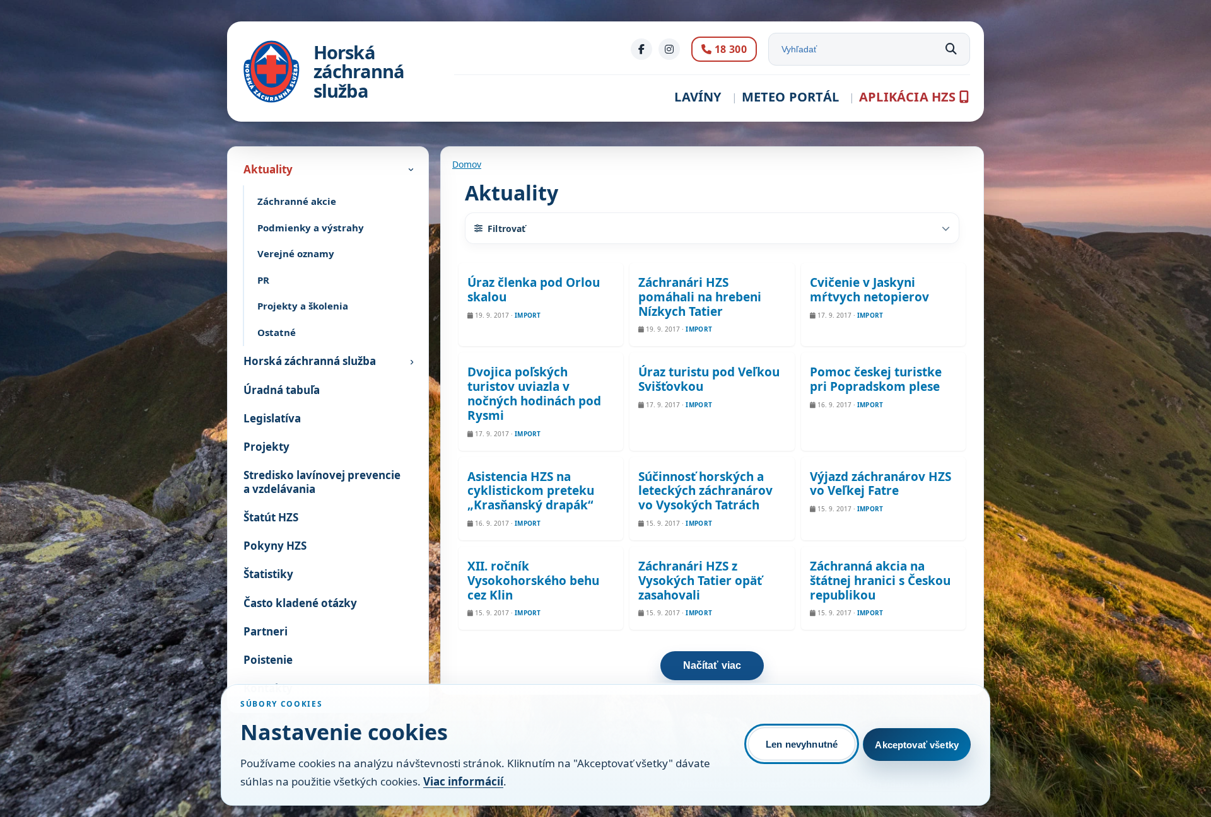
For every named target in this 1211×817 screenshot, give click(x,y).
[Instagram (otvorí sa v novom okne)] (669, 49)
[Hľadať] (951, 49)
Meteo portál (790, 96)
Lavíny (697, 96)
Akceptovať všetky (917, 744)
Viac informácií (463, 781)
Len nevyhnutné (802, 744)
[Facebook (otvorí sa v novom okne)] (641, 49)
